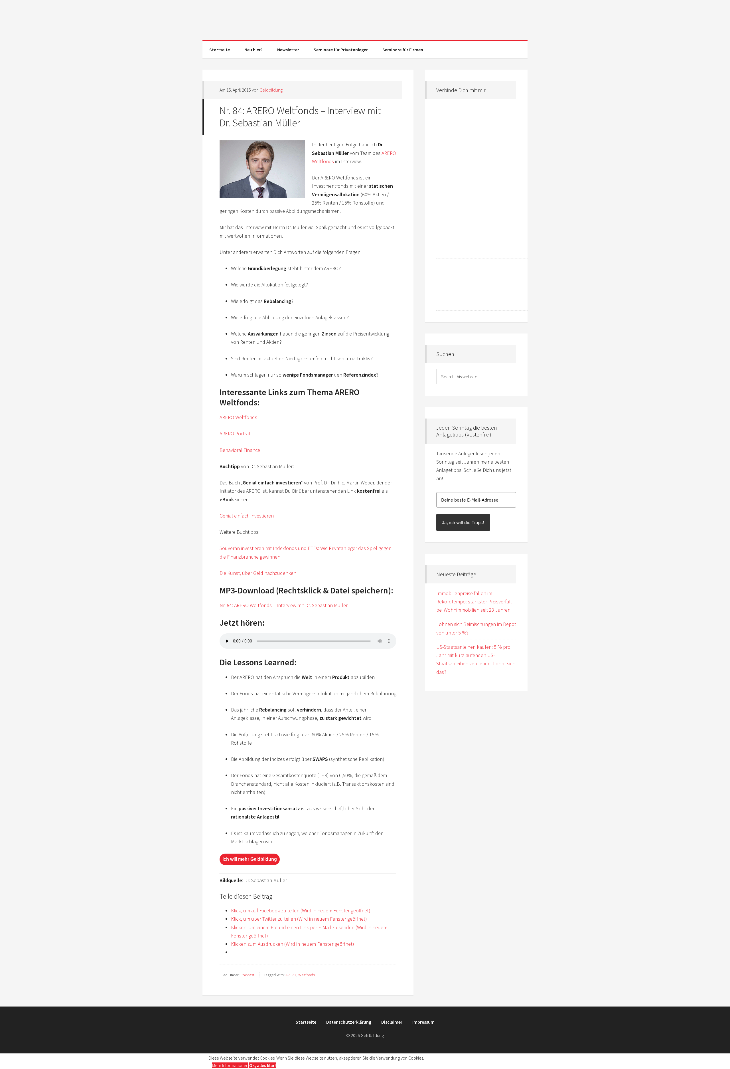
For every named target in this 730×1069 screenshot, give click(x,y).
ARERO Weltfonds (238, 417)
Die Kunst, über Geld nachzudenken (258, 573)
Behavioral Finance (240, 450)
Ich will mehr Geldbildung (249, 859)
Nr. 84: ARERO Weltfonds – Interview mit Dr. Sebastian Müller (284, 605)
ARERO (290, 974)
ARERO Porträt (235, 433)
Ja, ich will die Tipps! (463, 522)
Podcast (247, 974)
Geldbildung (365, 20)
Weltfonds (306, 974)
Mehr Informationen (230, 1065)
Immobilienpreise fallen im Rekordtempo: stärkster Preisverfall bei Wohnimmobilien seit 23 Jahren (474, 601)
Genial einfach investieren (247, 515)
